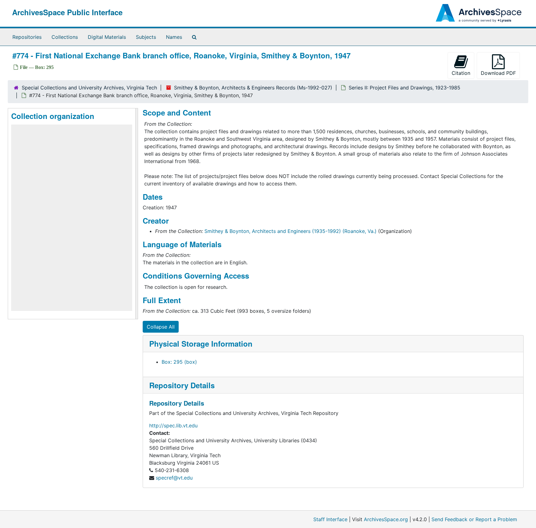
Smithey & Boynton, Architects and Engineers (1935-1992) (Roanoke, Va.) (290, 231)
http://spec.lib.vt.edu (173, 425)
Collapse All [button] (161, 327)
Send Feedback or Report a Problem (474, 519)
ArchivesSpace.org (386, 519)
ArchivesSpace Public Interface (67, 12)
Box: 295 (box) (179, 362)
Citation (461, 73)
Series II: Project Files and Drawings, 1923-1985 (404, 87)
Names (174, 37)
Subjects (146, 37)
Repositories (27, 37)
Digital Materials (107, 37)
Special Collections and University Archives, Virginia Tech (89, 87)
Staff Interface (330, 519)
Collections (64, 37)
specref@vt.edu (174, 478)
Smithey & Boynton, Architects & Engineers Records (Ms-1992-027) (253, 87)
